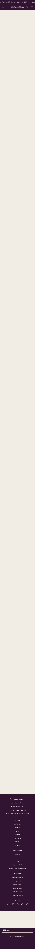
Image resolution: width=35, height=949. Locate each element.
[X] (12, 904)
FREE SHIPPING (7, 2)
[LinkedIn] (27, 904)
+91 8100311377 (18, 806)
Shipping (13, 79)
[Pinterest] (22, 904)
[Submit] (30, 922)
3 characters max (28, 120)
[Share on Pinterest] (13, 589)
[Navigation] (3, 7)
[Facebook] (8, 904)
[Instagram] (17, 904)
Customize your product (12, 109)
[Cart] (31, 7)
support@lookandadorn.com (18, 803)
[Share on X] (8, 589)
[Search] (27, 7)
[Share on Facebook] (3, 589)
